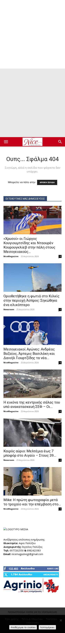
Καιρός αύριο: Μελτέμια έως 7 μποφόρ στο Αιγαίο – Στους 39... (29, 453)
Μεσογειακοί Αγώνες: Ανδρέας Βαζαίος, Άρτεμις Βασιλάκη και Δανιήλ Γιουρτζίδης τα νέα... (29, 353)
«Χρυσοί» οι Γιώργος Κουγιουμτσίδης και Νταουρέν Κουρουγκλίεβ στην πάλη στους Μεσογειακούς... (29, 245)
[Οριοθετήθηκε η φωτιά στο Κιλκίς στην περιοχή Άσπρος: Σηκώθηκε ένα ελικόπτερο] (32, 277)
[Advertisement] (32, 34)
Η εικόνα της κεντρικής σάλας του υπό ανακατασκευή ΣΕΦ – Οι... (31, 404)
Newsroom (8, 309)
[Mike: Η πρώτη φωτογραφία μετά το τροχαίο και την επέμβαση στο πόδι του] (32, 481)
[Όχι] (60, 620)
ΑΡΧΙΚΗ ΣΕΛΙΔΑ (47, 182)
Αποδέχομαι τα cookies (23, 627)
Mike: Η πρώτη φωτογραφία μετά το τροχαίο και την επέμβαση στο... (32, 502)
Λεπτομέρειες (47, 627)
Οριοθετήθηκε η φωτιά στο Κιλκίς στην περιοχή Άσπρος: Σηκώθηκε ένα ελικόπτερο (31, 300)
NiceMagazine (10, 256)
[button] (5, 141)
